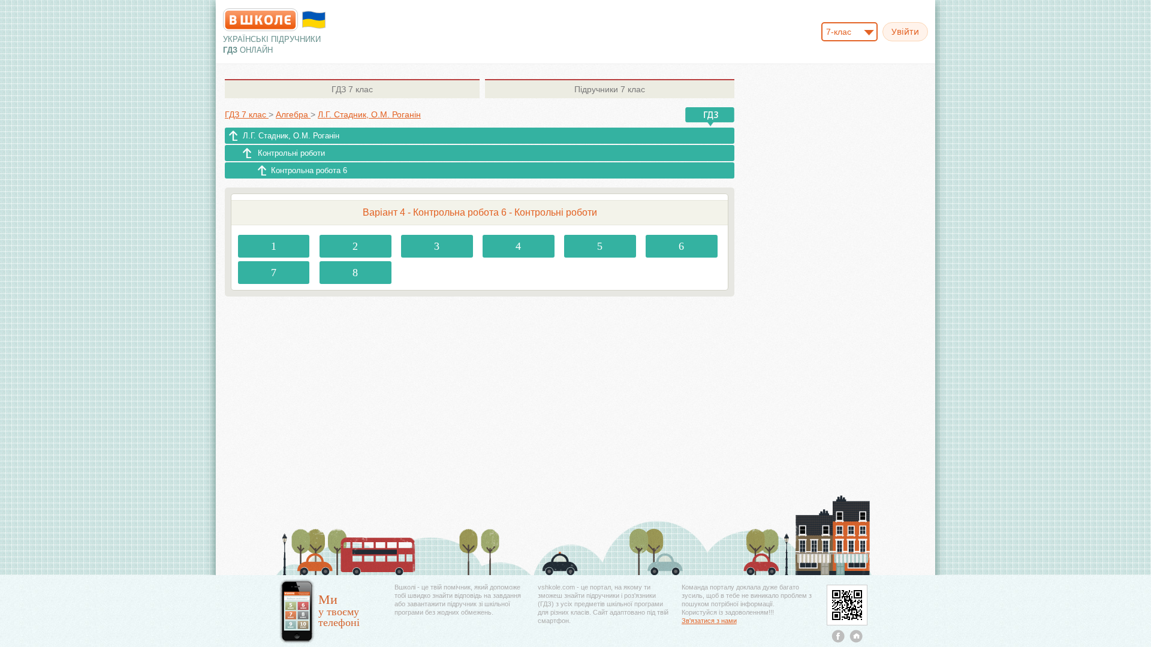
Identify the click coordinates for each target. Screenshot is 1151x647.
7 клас (352, 89)
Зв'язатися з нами (709, 620)
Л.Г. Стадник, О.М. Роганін (291, 135)
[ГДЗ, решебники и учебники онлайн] (260, 19)
